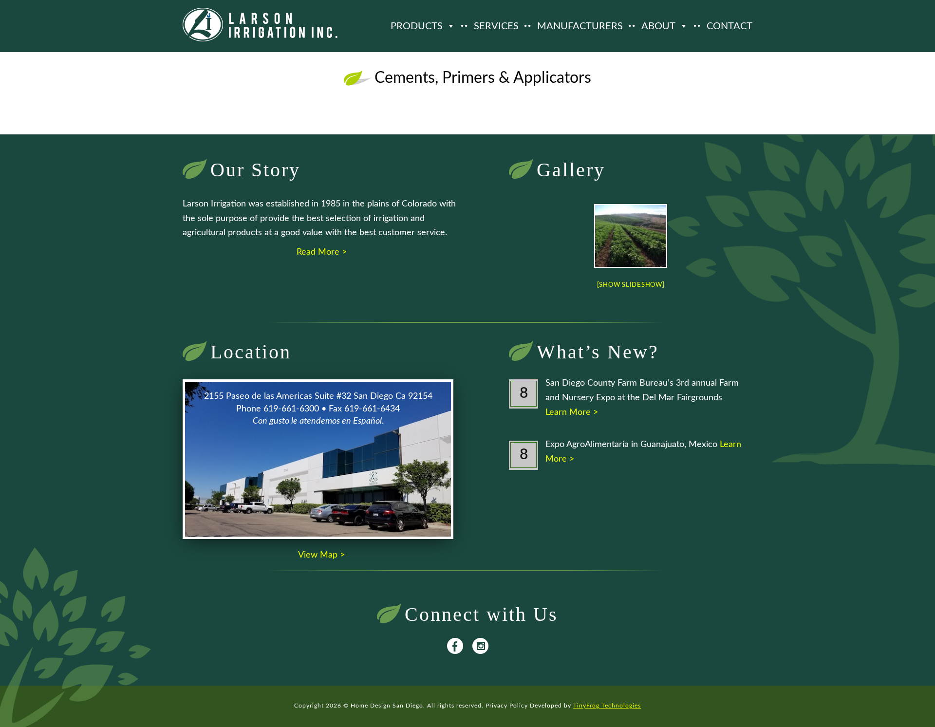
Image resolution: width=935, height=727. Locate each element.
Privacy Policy (507, 705)
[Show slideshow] (631, 285)
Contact (729, 26)
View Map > (321, 555)
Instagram (480, 646)
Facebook (455, 646)
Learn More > (571, 412)
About (658, 26)
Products (417, 26)
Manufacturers (580, 26)
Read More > (322, 252)
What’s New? (598, 352)
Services (496, 26)
